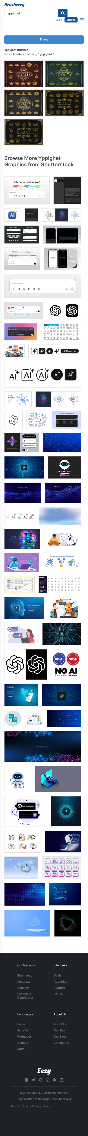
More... (22, 1049)
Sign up (71, 19)
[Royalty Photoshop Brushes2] (23, 73)
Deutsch (23, 1042)
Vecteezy (24, 981)
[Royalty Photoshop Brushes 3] (23, 103)
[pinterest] (40, 1080)
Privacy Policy (41, 1106)
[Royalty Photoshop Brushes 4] (23, 132)
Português (24, 1036)
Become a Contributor (25, 995)
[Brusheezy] (14, 5)
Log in (59, 19)
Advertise (60, 981)
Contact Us (61, 1042)
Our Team (60, 1030)
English (22, 1024)
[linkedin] (61, 1080)
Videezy (23, 987)
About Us (60, 1024)
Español (22, 1030)
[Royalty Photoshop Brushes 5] (64, 103)
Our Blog (60, 1036)
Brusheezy (24, 975)
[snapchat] (54, 1080)
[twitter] (33, 1080)
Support (59, 987)
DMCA (58, 994)
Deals (58, 975)
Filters (44, 39)
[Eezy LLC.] (44, 1071)
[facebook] (26, 1080)
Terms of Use (20, 1106)
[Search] (62, 13)
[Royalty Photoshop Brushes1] (64, 73)
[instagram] (47, 1080)
